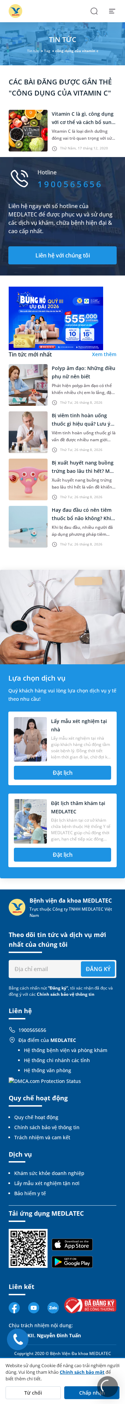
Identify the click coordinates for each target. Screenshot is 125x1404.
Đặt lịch (63, 773)
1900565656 (32, 1030)
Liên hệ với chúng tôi (62, 255)
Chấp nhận (92, 1392)
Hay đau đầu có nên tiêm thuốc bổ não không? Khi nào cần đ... (81, 518)
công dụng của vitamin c (76, 50)
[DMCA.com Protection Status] (45, 1080)
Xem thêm (104, 354)
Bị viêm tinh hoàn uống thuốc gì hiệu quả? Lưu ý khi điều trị (81, 423)
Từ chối (33, 1392)
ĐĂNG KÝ (98, 969)
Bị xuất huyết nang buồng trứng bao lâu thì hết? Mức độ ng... (84, 471)
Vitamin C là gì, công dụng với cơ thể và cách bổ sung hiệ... (83, 122)
